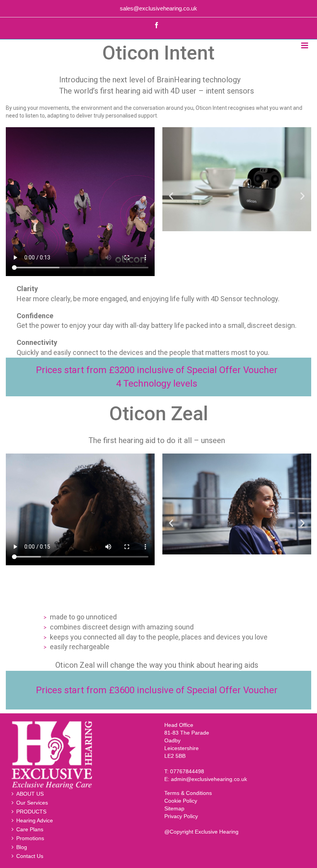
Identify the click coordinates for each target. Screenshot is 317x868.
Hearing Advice (34, 820)
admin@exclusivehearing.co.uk (209, 779)
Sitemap (174, 808)
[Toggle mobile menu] (305, 45)
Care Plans (29, 829)
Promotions (30, 838)
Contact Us (29, 856)
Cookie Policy (180, 801)
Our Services (32, 803)
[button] (171, 196)
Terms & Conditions (188, 793)
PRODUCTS (31, 811)
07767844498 (187, 771)
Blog (21, 847)
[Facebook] (156, 25)
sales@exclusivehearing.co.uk (158, 8)
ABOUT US (30, 794)
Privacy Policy (181, 816)
